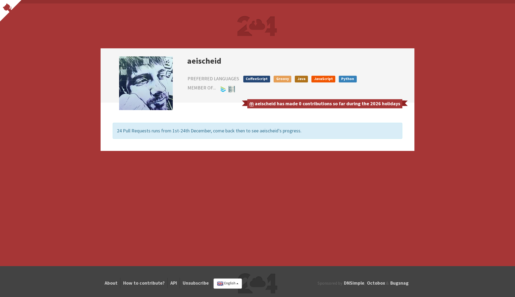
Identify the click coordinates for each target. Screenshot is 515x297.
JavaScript (323, 79)
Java (301, 79)
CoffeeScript (257, 79)
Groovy (282, 79)
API (173, 283)
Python (347, 79)
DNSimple (354, 283)
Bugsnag (399, 283)
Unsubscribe (196, 283)
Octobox (376, 283)
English (229, 283)
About (111, 283)
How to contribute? (144, 283)
